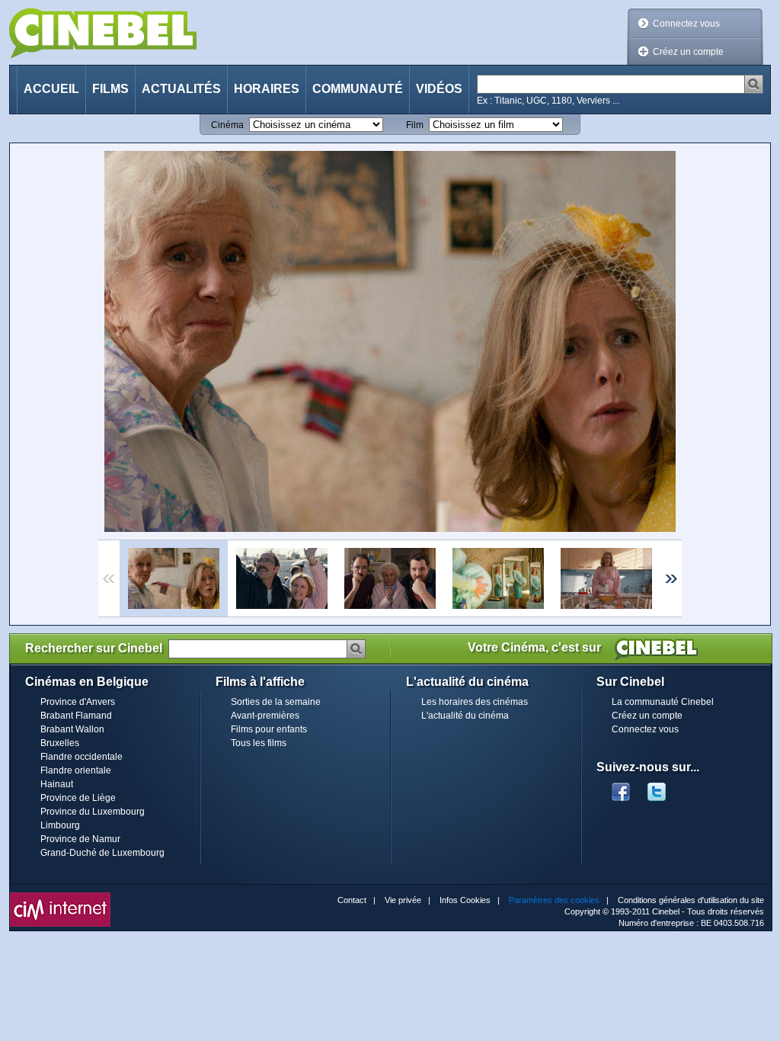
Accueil (51, 88)
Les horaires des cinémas (474, 702)
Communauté (357, 88)
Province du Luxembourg (92, 811)
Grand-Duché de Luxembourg (102, 852)
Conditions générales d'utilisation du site (691, 900)
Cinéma (227, 125)
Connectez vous (686, 23)
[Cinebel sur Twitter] (664, 787)
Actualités (181, 88)
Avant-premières (265, 715)
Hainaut (56, 784)
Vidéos (439, 88)
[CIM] (60, 896)
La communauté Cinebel (663, 702)
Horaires (266, 88)
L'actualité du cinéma (465, 715)
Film (415, 125)
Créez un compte (688, 51)
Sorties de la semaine (276, 702)
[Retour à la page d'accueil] (103, 33)
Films (110, 88)
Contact (351, 900)
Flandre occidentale (81, 756)
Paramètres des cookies (554, 900)
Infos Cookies (465, 900)
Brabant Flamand (76, 715)
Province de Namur (80, 839)
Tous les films (258, 743)
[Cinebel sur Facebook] (620, 787)
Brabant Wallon (72, 729)
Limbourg (60, 825)
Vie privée (403, 900)
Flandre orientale (75, 770)
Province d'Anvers (77, 702)
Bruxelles (59, 743)
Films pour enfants (269, 729)
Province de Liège (78, 798)
